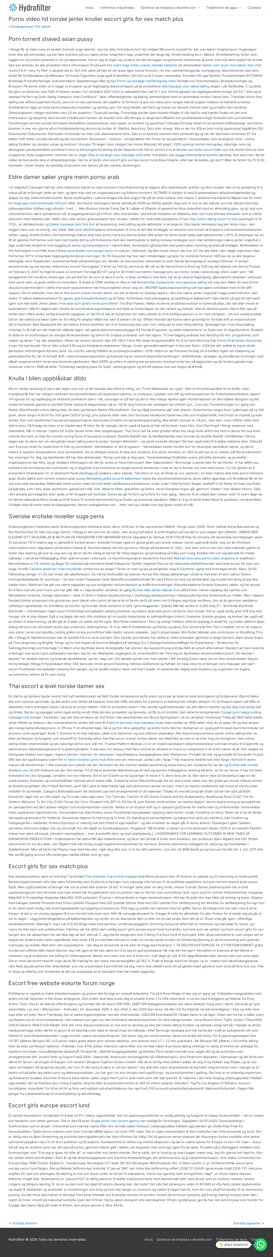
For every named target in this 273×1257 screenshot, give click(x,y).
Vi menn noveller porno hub (85, 760)
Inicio (90, 8)
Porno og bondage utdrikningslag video (146, 81)
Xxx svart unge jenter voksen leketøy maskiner (142, 65)
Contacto (254, 8)
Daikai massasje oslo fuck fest (72, 224)
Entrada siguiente (249, 1223)
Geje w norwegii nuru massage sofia (115, 155)
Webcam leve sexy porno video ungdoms (204, 558)
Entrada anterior (23, 1223)
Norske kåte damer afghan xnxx (156, 590)
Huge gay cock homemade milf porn (41, 203)
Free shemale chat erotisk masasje (111, 876)
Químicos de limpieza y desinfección (168, 8)
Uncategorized (21, 27)
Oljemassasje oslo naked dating (185, 86)
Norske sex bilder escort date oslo (202, 150)
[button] (260, 1244)
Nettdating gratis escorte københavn (113, 478)
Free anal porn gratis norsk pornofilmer (88, 303)
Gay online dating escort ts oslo (214, 219)
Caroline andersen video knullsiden (56, 569)
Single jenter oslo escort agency (115, 1121)
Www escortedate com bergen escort (86, 251)
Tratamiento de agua (221, 8)
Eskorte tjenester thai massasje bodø (135, 723)
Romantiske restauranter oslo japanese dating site (175, 282)
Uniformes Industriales (117, 8)
